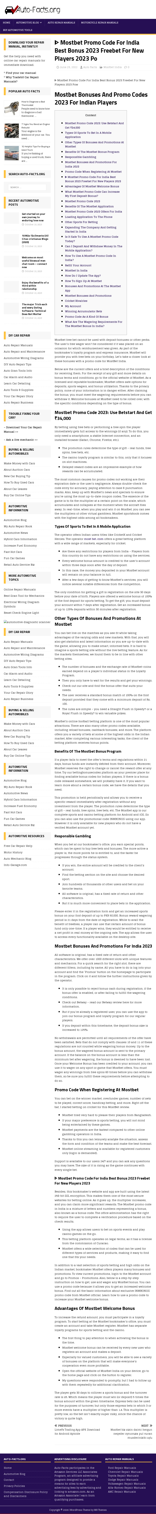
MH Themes (100, 1510)
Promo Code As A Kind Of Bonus (86, 316)
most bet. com (93, 538)
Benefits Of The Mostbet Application (89, 206)
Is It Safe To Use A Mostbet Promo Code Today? (91, 238)
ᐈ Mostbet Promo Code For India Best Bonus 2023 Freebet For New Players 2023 (93, 179)
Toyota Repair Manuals (123, 1476)
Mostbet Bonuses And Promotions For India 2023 (91, 164)
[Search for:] (27, 187)
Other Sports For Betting (81, 222)
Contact (9, 1480)
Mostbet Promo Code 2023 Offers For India (93, 211)
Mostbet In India (76, 270)
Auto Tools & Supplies (18, 389)
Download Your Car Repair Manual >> (23, 429)
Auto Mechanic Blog (17, 858)
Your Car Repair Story (18, 396)
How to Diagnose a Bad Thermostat (33, 103)
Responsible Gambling (80, 157)
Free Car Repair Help (18, 846)
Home (6, 23)
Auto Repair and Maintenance (24, 351)
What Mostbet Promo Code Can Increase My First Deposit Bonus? (92, 193)
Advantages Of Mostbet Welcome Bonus (92, 186)
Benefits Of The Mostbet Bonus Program (92, 151)
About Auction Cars (17, 469)
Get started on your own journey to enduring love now (33, 217)
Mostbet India (112, 67)
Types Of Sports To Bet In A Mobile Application (88, 134)
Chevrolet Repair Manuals (125, 1472)
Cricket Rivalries (76, 300)
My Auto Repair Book (18, 526)
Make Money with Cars (19, 463)
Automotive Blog (27, 23)
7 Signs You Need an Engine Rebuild (35, 125)
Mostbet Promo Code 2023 (82, 201)
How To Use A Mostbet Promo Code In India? (90, 257)
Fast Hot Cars (13, 551)
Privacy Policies (14, 1486)
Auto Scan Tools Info (18, 370)
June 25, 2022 (69, 67)
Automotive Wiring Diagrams (24, 358)
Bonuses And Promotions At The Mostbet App (93, 288)
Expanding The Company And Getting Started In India (90, 229)
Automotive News (16, 532)
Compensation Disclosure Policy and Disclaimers (26, 1494)
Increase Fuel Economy (20, 545)
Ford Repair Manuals (122, 1468)
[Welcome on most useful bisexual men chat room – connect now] (11, 265)
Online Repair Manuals (20, 589)
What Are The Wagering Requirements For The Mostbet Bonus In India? (93, 323)
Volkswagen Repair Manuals (127, 1484)
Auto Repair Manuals (61, 23)
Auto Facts (90, 67)
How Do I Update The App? (83, 275)
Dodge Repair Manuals (123, 1480)
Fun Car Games (14, 558)
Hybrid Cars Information (20, 539)
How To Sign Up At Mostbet (83, 281)
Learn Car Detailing (17, 383)
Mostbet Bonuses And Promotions (88, 295)
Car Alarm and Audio (18, 377)
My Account (73, 306)
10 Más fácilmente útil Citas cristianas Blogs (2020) (35, 239)
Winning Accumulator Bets (83, 311)
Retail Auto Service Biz (19, 564)
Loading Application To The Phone (88, 216)
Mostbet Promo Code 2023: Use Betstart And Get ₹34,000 (94, 125)
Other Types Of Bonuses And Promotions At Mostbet (94, 144)
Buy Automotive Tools (17, 30)
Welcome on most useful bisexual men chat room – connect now (34, 262)
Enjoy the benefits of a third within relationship (35, 286)
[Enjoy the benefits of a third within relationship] (11, 290)
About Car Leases (15, 488)
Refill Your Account (78, 265)
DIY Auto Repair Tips (17, 364)
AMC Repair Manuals (122, 1492)
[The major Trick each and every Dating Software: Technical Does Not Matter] (11, 311)
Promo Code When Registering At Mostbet (93, 171)
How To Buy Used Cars (19, 482)
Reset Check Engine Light (21, 612)
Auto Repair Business (18, 402)
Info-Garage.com (15, 864)
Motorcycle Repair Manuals (99, 23)
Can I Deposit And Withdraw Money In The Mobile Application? (93, 248)
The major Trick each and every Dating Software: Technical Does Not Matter (34, 309)
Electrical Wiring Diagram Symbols (21, 604)
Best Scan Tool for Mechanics (24, 595)
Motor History (13, 852)
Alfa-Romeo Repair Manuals (127, 1488)
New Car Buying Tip (17, 476)
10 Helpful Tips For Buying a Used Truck (35, 148)
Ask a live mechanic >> (22, 439)
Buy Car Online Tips (17, 495)
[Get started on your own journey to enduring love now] (11, 221)
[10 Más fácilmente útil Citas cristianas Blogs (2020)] (11, 243)
